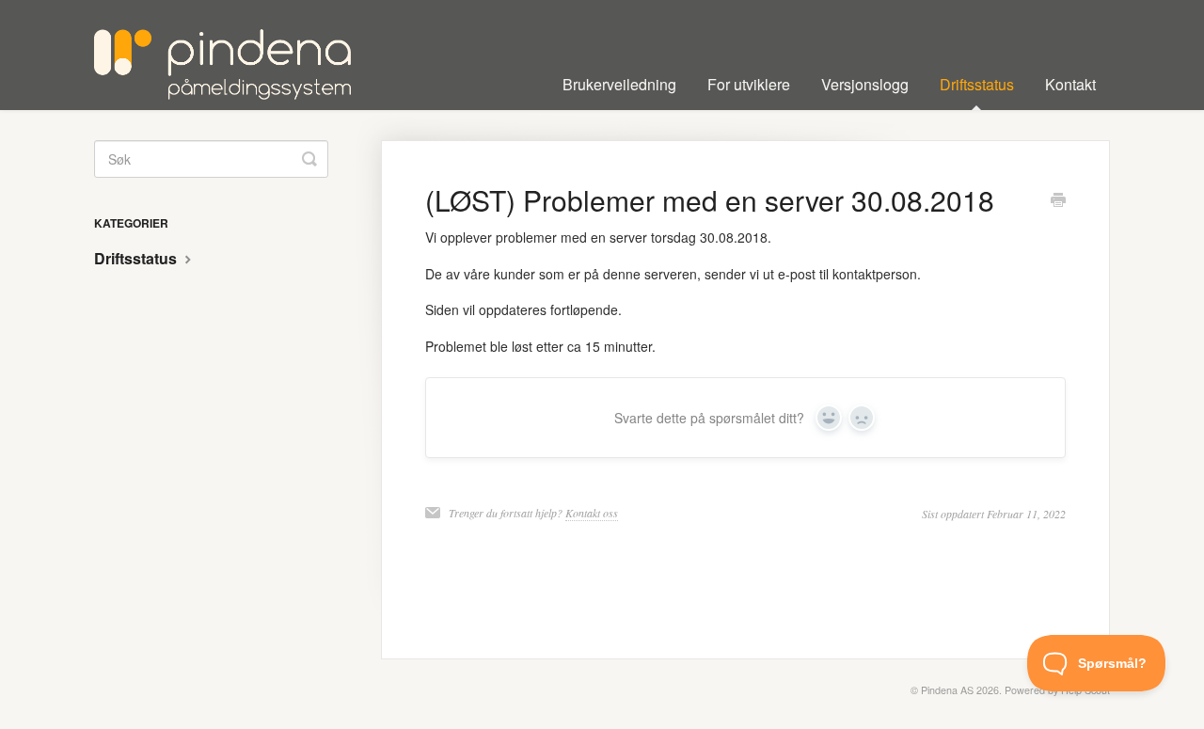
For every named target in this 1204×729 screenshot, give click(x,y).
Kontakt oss (591, 512)
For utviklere (748, 84)
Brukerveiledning (619, 84)
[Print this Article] (1058, 201)
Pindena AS (947, 690)
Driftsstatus (977, 84)
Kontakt (1070, 84)
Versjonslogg (865, 84)
